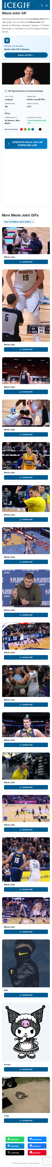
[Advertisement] (26, 177)
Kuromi (7, 1064)
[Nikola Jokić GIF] (26, 240)
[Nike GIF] (26, 963)
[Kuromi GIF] (26, 1032)
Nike (6, 990)
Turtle (6, 1115)
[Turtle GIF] (26, 1095)
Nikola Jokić (9, 257)
